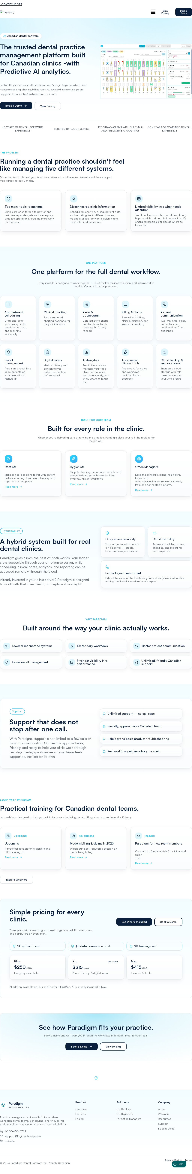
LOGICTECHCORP (11, 4)
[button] (153, 12)
